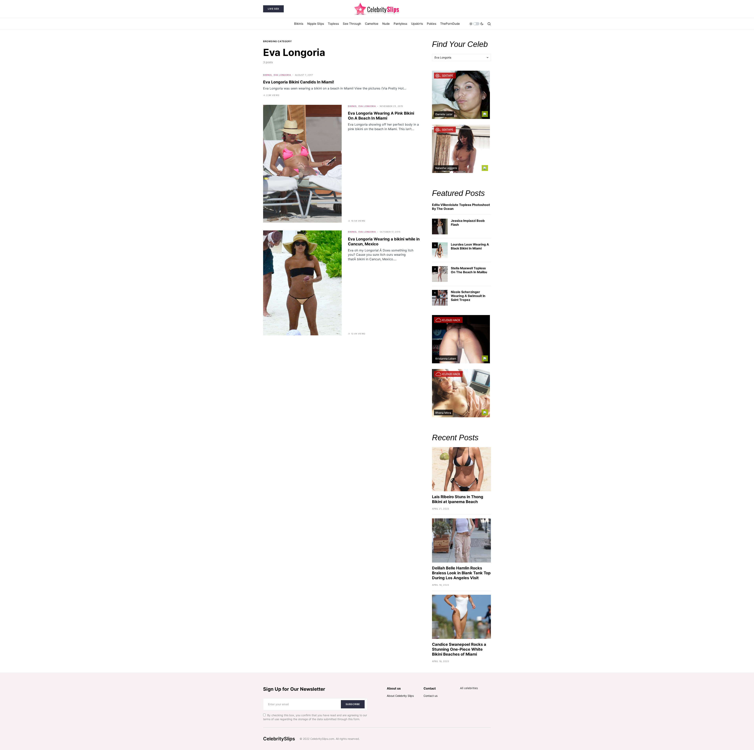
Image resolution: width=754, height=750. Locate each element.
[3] (440, 249)
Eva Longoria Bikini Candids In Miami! (298, 82)
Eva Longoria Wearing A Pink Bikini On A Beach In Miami (381, 116)
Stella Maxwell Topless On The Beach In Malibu (469, 270)
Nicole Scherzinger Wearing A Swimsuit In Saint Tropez (468, 296)
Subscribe (353, 704)
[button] (476, 24)
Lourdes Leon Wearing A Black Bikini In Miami (470, 246)
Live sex (273, 8)
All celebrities (469, 688)
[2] (440, 226)
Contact (430, 688)
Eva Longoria (282, 75)
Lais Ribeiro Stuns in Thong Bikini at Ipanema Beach (457, 499)
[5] (440, 297)
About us (394, 688)
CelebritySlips (279, 739)
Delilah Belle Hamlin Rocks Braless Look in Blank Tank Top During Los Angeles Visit (461, 573)
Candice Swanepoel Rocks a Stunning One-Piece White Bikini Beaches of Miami (459, 649)
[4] (440, 273)
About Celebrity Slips (400, 695)
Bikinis (267, 75)
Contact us (430, 695)
